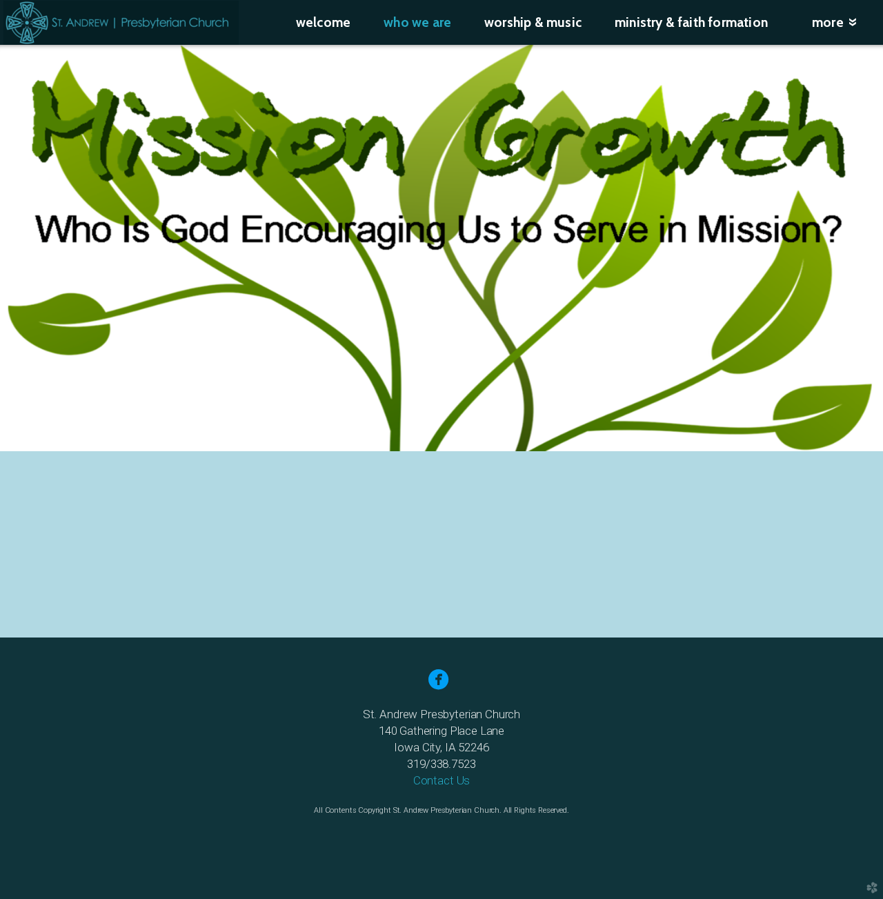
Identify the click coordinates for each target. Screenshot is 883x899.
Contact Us (441, 780)
